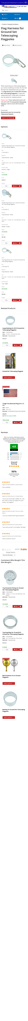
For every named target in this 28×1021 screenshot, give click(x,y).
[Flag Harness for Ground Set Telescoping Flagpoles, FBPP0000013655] (14, 61)
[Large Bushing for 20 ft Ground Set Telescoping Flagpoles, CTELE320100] (10, 320)
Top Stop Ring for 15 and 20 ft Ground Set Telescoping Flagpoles (13, 633)
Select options (8, 377)
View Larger (15, 75)
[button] (26, 2)
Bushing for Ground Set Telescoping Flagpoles (13, 710)
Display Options (10, 552)
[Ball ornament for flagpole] (10, 665)
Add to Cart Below (7, 118)
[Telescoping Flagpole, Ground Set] (10, 361)
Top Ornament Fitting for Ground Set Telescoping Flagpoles (12, 589)
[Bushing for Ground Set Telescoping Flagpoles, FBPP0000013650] (10, 699)
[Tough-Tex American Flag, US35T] (10, 393)
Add (15, 186)
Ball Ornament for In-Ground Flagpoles (11, 676)
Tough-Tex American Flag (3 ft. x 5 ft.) (13, 404)
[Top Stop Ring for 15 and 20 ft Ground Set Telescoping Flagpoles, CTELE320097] (10, 622)
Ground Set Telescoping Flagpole (12, 371)
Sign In (18, 14)
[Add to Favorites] (20, 186)
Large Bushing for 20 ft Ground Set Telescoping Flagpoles (13, 329)
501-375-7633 (22, 6)
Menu (5, 18)
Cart (18, 18)
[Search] (3, 10)
